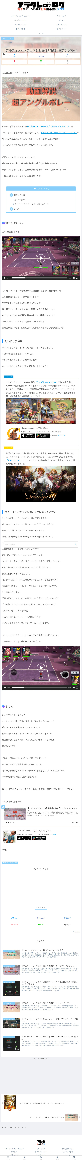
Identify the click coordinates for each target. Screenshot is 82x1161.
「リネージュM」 (13, 460)
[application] (41, 258)
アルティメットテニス (10, 863)
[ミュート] (74, 278)
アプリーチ (61, 435)
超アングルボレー (21, 195)
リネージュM (41, 1149)
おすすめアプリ (68, 1152)
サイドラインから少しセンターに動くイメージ (31, 204)
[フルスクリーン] (77, 278)
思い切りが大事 (20, 200)
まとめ (16, 209)
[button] (41, 258)
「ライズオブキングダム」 (46, 382)
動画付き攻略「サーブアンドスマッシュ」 (59, 133)
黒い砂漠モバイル (68, 1149)
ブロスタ (14, 1152)
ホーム (68, 1155)
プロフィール (41, 1155)
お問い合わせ (14, 1155)
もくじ (40, 189)
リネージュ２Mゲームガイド (14, 1149)
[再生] (5, 278)
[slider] (39, 277)
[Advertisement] (41, 886)
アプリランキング (41, 1152)
